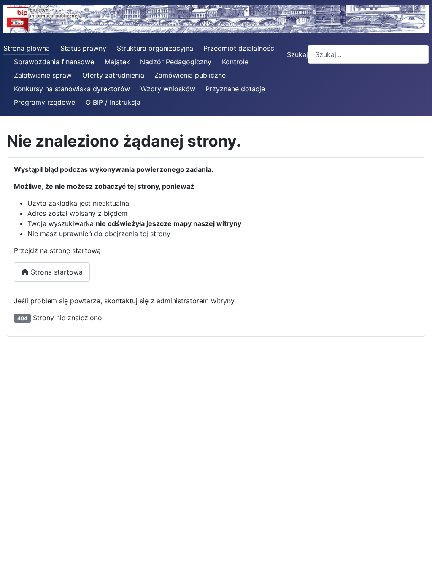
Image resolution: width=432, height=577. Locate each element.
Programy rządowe (44, 102)
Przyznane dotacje (235, 88)
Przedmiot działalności (239, 48)
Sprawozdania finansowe (54, 61)
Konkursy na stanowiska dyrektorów (72, 88)
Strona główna (26, 48)
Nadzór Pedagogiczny (175, 61)
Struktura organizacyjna (155, 48)
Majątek (117, 61)
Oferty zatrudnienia (113, 75)
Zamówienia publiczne (190, 75)
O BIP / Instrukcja (113, 102)
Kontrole (235, 61)
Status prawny (83, 48)
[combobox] (368, 54)
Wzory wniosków (167, 88)
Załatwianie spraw (43, 75)
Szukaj (297, 54)
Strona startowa (56, 272)
